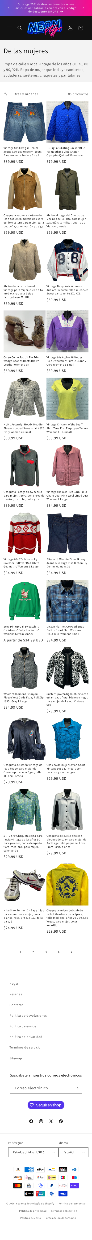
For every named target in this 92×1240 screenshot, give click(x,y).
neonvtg (21, 1203)
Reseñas (15, 994)
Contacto (16, 1005)
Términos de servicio (25, 1047)
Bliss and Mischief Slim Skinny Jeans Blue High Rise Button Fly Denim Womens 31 (67, 562)
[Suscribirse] (76, 1088)
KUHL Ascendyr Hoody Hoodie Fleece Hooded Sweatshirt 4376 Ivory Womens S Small (24, 428)
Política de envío (30, 1218)
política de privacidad (25, 1037)
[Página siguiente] (71, 952)
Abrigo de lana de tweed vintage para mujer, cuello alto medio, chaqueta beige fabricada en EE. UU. (23, 291)
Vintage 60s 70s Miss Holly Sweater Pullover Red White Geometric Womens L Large (21, 562)
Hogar (14, 983)
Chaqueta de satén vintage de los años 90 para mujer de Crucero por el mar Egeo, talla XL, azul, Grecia (23, 770)
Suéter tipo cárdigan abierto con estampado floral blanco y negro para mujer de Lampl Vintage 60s (67, 699)
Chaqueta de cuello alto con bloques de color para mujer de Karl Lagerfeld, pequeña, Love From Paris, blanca (66, 841)
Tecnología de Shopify (40, 1203)
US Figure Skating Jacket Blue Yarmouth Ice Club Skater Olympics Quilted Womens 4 (65, 151)
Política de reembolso (72, 1203)
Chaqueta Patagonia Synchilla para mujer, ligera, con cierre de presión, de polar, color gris (24, 495)
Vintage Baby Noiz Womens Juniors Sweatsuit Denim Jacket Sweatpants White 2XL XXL (67, 289)
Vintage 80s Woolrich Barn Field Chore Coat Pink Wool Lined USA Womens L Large (67, 495)
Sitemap (15, 1058)
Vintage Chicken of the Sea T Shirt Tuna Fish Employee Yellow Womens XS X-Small (67, 428)
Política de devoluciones (28, 1015)
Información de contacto (61, 1218)
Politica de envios (22, 1026)
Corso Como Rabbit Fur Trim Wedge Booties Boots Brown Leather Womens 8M (22, 360)
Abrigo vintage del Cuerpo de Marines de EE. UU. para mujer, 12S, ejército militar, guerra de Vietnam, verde (66, 220)
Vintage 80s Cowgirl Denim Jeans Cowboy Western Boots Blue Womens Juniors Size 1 (23, 151)
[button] (9, 28)
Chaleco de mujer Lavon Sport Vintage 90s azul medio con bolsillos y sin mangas (65, 768)
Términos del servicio (64, 1210)
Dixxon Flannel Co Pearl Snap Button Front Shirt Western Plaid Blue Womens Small (65, 630)
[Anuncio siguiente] (83, 8)
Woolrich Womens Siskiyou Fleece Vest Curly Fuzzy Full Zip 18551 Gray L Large (24, 697)
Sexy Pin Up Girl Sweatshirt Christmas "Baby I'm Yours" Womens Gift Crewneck (21, 630)
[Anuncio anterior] (9, 8)
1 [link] (20, 952)
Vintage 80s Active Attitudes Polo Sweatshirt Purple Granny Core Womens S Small (66, 360)
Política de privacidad (32, 1210)
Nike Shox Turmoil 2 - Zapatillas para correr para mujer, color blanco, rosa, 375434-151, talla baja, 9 (24, 916)
